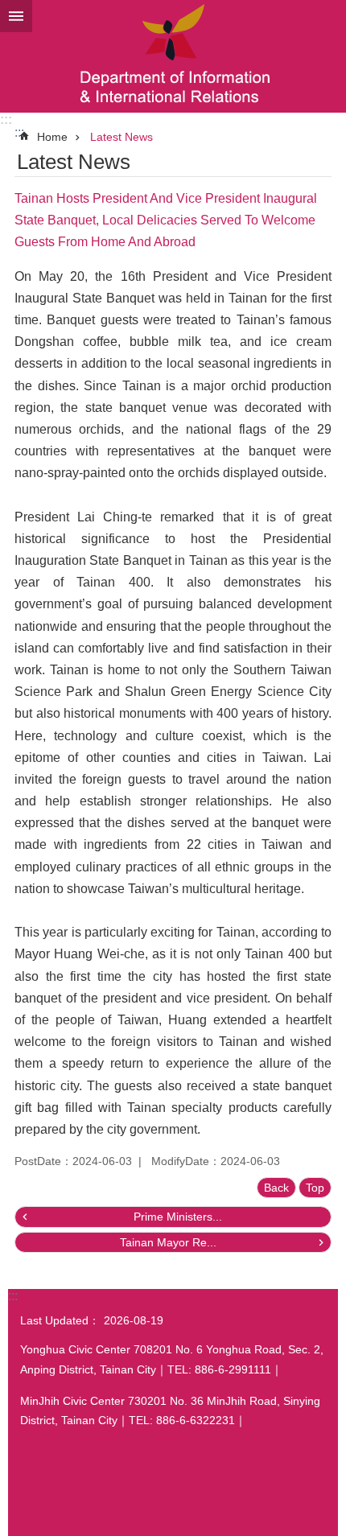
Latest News (121, 136)
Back (276, 1187)
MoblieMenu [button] (16, 16)
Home (52, 136)
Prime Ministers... (178, 1216)
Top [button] (315, 1187)
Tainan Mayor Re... (168, 1242)
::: (6, 119)
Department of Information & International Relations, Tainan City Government (173, 56)
